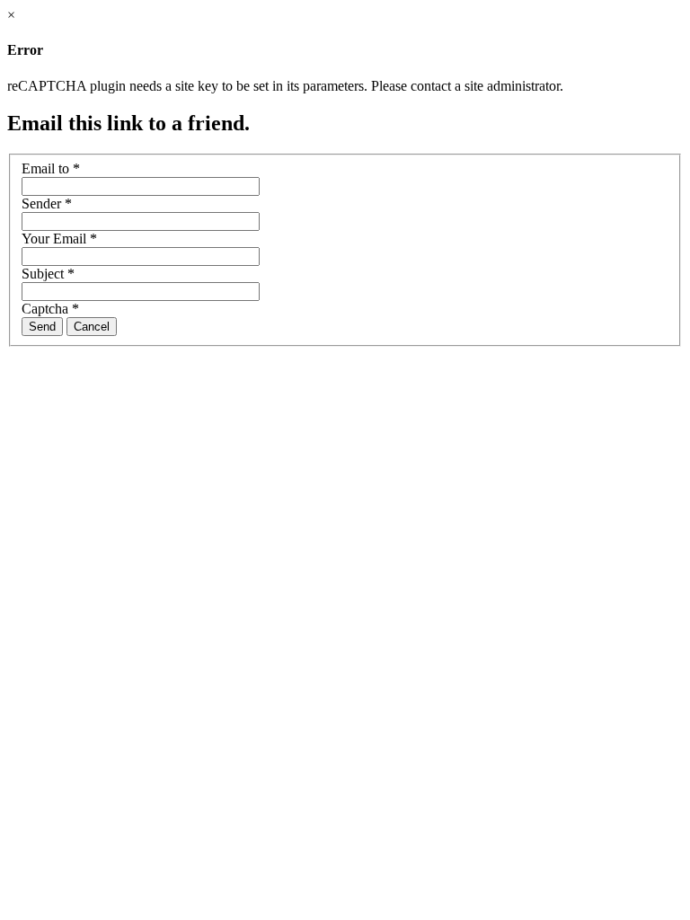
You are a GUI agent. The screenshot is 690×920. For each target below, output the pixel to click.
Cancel (92, 326)
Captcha (50, 308)
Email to (51, 168)
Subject (48, 273)
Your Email (59, 238)
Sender (47, 203)
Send (42, 326)
